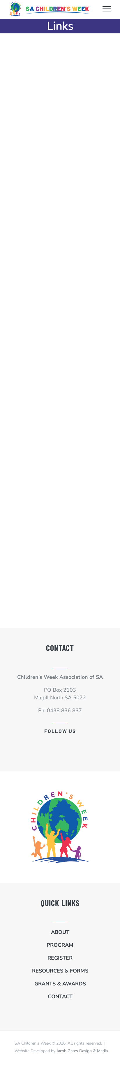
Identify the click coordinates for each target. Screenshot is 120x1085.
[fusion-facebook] (60, 743)
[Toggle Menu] (107, 8)
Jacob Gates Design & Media (82, 1051)
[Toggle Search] (92, 8)
